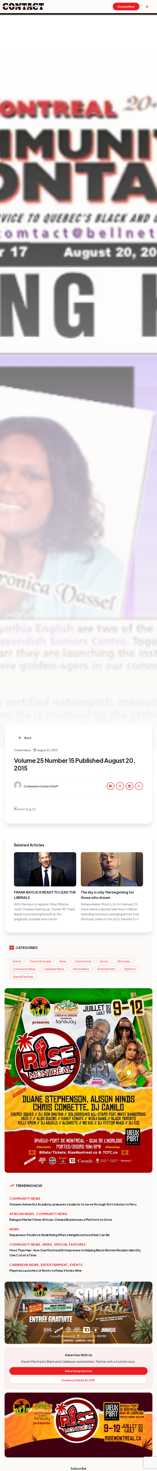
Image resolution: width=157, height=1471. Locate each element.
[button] (111, 786)
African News (81, 969)
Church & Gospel (40, 961)
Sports (104, 961)
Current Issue (83, 961)
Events (17, 961)
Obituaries (123, 961)
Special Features (23, 976)
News (63, 961)
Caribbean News (54, 969)
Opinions (130, 969)
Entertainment (106, 969)
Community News (24, 969)
